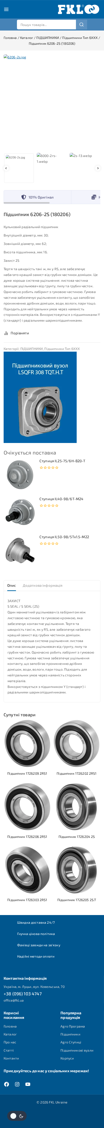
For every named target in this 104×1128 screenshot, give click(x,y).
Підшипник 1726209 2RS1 (27, 773)
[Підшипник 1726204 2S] (76, 806)
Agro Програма (72, 1026)
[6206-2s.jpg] (52, 102)
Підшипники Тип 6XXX (62, 349)
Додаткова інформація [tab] (43, 585)
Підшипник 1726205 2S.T (76, 900)
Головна (10, 1026)
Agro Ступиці (70, 1042)
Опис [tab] (11, 585)
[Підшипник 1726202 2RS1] (76, 743)
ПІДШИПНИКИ (31, 349)
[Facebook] (6, 1084)
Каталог (10, 1034)
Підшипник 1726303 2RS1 (27, 900)
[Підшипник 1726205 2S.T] (76, 869)
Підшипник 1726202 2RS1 (77, 773)
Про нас (10, 1042)
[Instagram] (17, 1084)
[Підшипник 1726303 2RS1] (27, 869)
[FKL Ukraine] (78, 9)
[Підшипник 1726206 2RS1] (27, 806)
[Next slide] (97, 168)
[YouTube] (28, 1084)
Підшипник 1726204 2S (77, 837)
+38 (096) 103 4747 (23, 993)
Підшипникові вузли (76, 1050)
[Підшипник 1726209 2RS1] (27, 743)
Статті (9, 1050)
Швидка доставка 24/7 (36, 922)
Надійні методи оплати (35, 956)
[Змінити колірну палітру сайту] (17, 1116)
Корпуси (67, 1058)
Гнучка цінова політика (36, 934)
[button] (19, 168)
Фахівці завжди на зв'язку (38, 945)
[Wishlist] (38, 333)
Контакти (11, 1058)
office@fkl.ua (14, 1000)
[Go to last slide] (6, 168)
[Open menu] (6, 9)
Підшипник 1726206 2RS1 (27, 837)
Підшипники (70, 1034)
